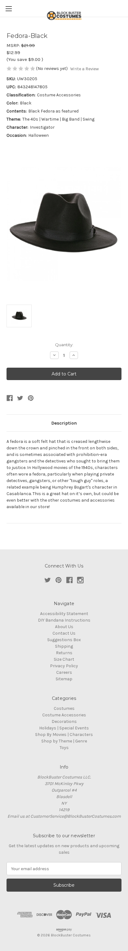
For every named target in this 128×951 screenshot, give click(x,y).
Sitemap (64, 679)
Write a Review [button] (84, 68)
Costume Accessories (64, 715)
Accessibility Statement (64, 613)
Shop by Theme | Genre (64, 741)
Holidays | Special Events (64, 728)
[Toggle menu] (8, 8)
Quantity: (64, 344)
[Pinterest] (31, 398)
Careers (64, 672)
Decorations (64, 721)
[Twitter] (20, 398)
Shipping (64, 646)
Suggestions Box (64, 639)
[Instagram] (80, 580)
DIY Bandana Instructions (64, 620)
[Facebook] (10, 398)
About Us (64, 626)
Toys (64, 747)
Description (64, 423)
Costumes (64, 708)
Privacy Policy (64, 665)
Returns (64, 652)
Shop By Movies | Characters (64, 734)
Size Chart (64, 659)
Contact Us (64, 633)
